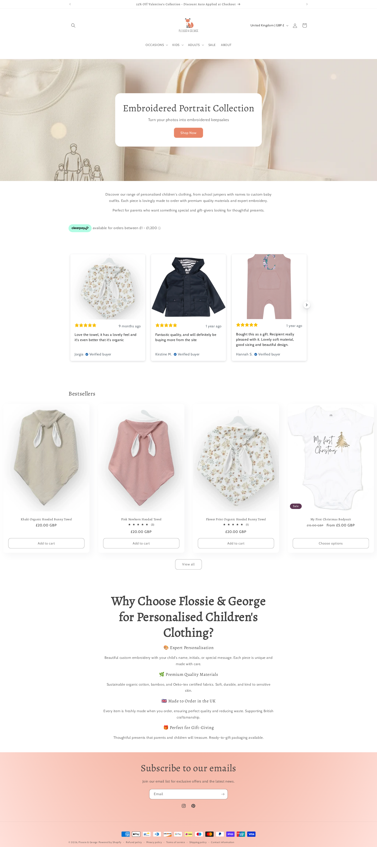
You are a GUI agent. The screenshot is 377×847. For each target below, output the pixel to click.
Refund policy (134, 842)
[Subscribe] (223, 794)
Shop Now (188, 133)
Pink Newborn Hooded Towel (141, 519)
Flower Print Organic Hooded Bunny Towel (236, 519)
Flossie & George (88, 842)
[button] (73, 25)
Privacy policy (154, 842)
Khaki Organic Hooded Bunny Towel (46, 519)
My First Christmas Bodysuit (330, 519)
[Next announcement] (307, 4)
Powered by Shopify (110, 842)
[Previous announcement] (70, 4)
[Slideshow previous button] (70, 304)
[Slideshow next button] (306, 304)
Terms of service (175, 842)
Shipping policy (198, 842)
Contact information (222, 842)
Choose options (331, 543)
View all (188, 564)
